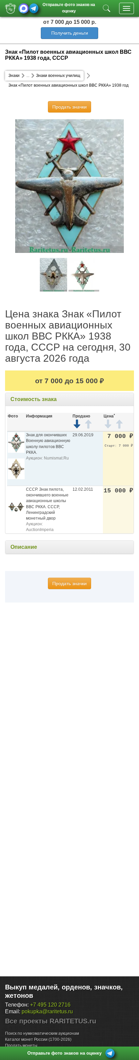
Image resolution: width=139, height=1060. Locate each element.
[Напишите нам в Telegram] (34, 8)
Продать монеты (21, 1045)
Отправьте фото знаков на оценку (69, 7)
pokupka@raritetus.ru (47, 1011)
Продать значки (69, 106)
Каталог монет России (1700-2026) (38, 1039)
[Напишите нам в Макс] (24, 8)
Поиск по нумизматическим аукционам (42, 1033)
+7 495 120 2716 (50, 1005)
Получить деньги (69, 33)
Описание (23, 547)
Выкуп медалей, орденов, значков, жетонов (64, 991)
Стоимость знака (33, 399)
